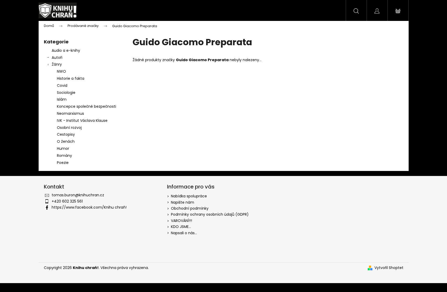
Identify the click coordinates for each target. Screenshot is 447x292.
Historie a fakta (70, 78)
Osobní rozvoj (69, 127)
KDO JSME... (181, 226)
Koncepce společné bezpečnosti (86, 106)
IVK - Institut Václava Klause (82, 120)
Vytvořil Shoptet (388, 267)
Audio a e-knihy (66, 50)
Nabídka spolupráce (189, 196)
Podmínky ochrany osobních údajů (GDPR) (210, 214)
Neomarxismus (70, 113)
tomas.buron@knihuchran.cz (78, 195)
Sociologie (66, 92)
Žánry (57, 64)
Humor (63, 148)
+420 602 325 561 (67, 201)
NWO (61, 71)
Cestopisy (66, 134)
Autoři (57, 57)
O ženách (66, 141)
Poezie (63, 162)
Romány (64, 155)
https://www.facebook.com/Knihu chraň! (89, 207)
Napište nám (182, 202)
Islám (62, 99)
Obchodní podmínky (189, 208)
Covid (62, 85)
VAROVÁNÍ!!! (181, 220)
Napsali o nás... (184, 233)
